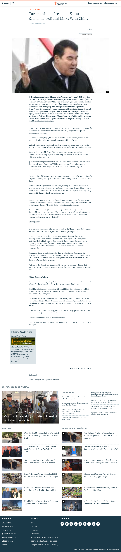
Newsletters (35, 530)
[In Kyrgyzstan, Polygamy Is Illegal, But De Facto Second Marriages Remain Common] (72, 465)
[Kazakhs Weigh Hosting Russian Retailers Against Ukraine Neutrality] (12, 505)
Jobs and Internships (9, 534)
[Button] (89, 29)
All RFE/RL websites (110, 3)
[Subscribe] (98, 524)
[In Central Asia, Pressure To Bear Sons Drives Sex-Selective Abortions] (72, 505)
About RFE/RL (7, 523)
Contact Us (5, 545)
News (33, 523)
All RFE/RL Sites (7, 541)
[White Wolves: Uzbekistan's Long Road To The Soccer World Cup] (72, 492)
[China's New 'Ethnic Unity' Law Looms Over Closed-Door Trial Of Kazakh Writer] (12, 492)
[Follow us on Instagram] (71, 524)
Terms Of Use (6, 530)
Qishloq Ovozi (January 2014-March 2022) (44, 537)
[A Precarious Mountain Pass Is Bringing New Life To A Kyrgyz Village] (72, 478)
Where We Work (7, 527)
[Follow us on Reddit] (67, 524)
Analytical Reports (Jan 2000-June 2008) (44, 545)
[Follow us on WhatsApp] (93, 524)
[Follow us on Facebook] (84, 524)
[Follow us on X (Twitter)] (80, 524)
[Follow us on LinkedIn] (89, 524)
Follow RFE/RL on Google (94, 3)
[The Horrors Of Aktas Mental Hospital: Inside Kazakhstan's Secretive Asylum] (12, 465)
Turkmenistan (34, 9)
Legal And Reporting (9, 537)
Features (34, 527)
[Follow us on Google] (76, 524)
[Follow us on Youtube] (62, 524)
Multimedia (35, 534)
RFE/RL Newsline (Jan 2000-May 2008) (44, 541)
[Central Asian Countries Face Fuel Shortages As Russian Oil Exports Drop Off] (72, 451)
